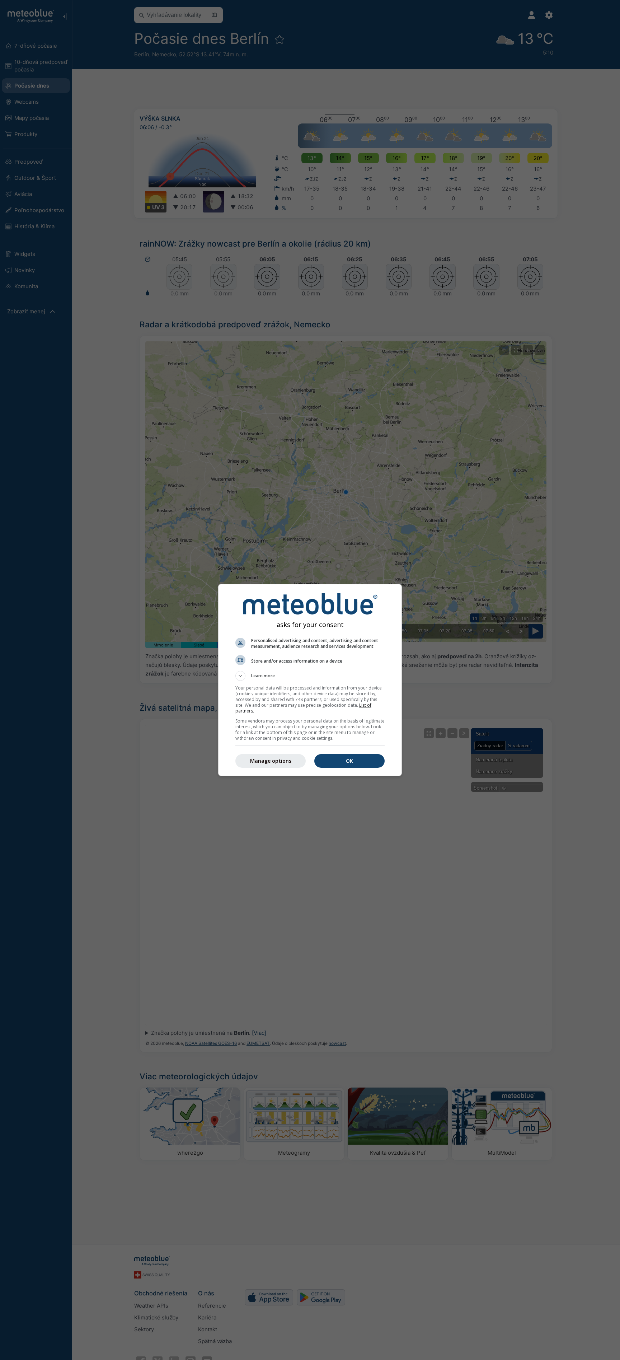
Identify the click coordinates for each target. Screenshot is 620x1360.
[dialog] (310, 680)
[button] (310, 676)
